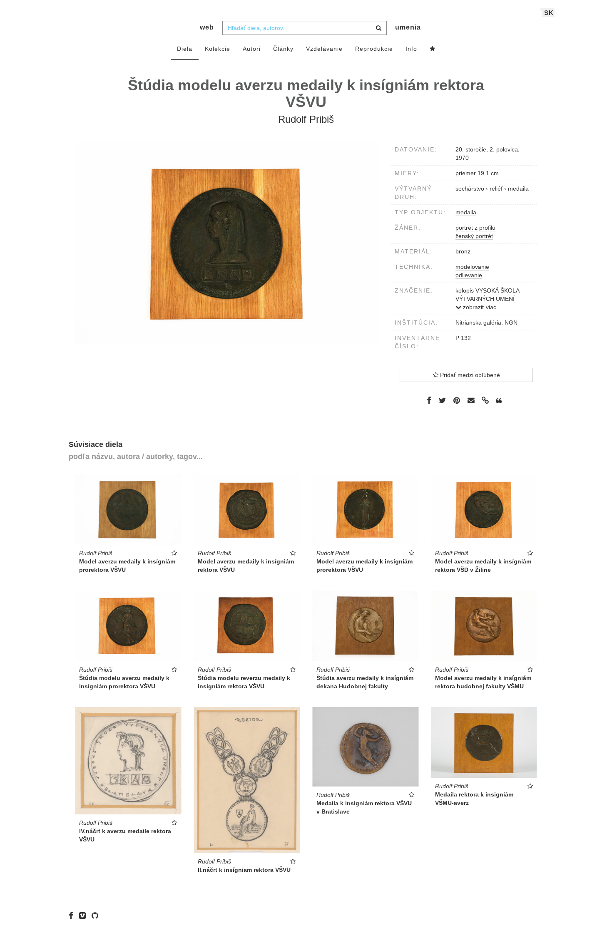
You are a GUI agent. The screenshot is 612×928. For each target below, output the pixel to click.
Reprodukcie (374, 48)
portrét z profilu (475, 227)
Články (283, 48)
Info (411, 48)
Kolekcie (217, 48)
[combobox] (304, 28)
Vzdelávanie (324, 48)
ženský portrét (474, 236)
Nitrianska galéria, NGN (486, 322)
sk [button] (549, 12)
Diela (184, 48)
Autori (252, 48)
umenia (408, 27)
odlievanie (468, 275)
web (207, 27)
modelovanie (472, 266)
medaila (465, 212)
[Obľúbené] (432, 49)
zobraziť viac (478, 307)
